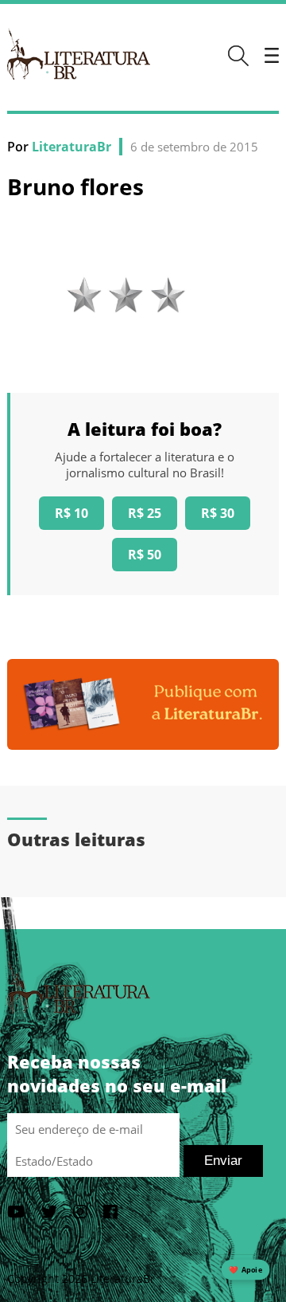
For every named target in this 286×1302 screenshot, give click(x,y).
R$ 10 (71, 513)
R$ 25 (144, 513)
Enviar (223, 1160)
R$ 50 (144, 554)
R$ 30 (217, 513)
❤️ (245, 1270)
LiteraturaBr (71, 146)
